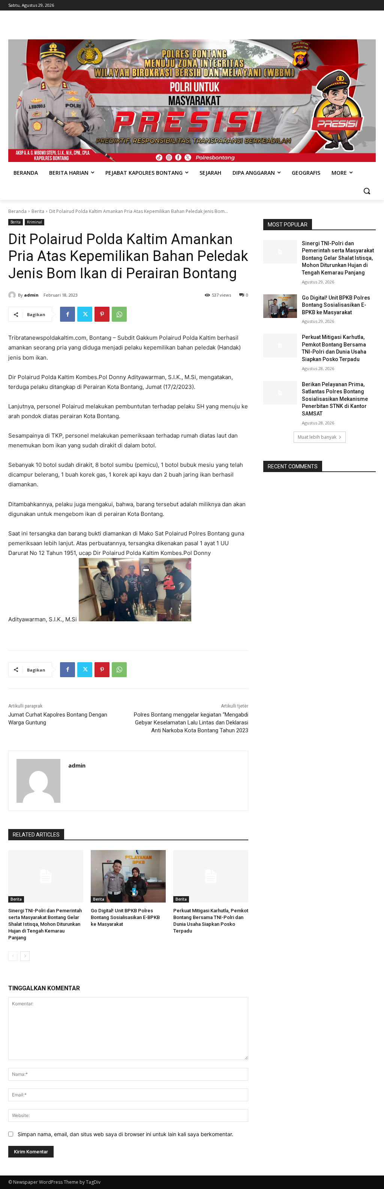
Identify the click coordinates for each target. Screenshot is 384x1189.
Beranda (17, 211)
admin (31, 295)
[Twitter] (84, 314)
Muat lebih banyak (317, 437)
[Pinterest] (102, 314)
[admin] (13, 295)
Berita (38, 211)
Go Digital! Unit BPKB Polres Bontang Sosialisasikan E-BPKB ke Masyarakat (125, 917)
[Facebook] (67, 314)
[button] (367, 191)
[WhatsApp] (119, 314)
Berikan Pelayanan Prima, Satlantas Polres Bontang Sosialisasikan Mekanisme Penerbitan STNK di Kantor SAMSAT (335, 399)
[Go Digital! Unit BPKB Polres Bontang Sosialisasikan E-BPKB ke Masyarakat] (128, 876)
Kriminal (34, 222)
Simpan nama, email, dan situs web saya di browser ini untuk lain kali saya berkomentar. (125, 1134)
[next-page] (25, 956)
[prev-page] (13, 956)
